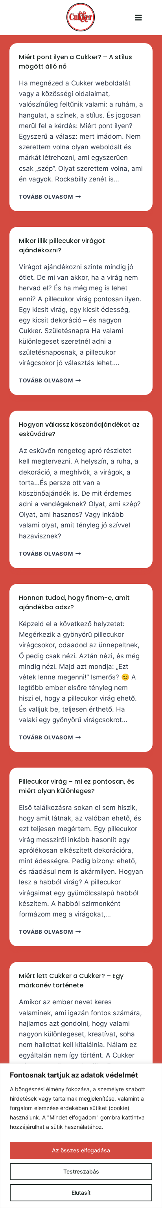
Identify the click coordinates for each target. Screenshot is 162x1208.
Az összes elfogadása (81, 1150)
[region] (81, 1135)
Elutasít (81, 1192)
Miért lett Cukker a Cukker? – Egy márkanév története (71, 980)
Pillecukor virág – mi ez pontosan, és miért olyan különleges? (76, 786)
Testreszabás (81, 1171)
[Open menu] (148, 18)
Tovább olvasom (50, 197)
